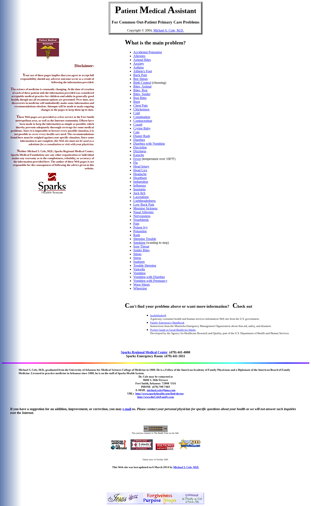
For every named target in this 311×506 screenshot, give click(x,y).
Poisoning (140, 231)
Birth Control (142, 82)
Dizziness (139, 151)
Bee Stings (140, 79)
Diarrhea (139, 140)
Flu (135, 162)
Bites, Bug (140, 90)
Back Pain (140, 75)
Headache (140, 174)
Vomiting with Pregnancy (150, 281)
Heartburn (140, 178)
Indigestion (140, 181)
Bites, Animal (142, 86)
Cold (136, 113)
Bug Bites (140, 98)
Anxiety (138, 63)
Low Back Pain (143, 204)
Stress (137, 258)
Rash (136, 235)
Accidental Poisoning (147, 52)
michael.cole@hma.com (161, 390)
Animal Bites (142, 60)
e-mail (126, 409)
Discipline (140, 147)
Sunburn (139, 261)
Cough (137, 124)
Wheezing (140, 288)
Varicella (139, 269)
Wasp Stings (141, 284)
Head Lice (140, 170)
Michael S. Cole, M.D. (168, 30)
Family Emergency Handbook (167, 322)
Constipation (141, 117)
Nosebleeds (141, 220)
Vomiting (139, 273)
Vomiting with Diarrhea (149, 277)
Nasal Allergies (143, 212)
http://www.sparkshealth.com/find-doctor (159, 393)
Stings (137, 254)
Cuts (136, 132)
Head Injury (141, 166)
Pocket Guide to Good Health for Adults (173, 329)
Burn (136, 101)
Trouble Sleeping (144, 265)
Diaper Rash (141, 136)
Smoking (139, 242)
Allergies (139, 56)
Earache (138, 155)
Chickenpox (141, 109)
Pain (136, 223)
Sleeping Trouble (144, 239)
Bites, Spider (141, 94)
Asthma (138, 67)
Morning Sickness (145, 208)
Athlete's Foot (142, 71)
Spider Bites (141, 250)
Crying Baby (142, 128)
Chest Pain (140, 105)
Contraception (142, 121)
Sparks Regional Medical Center (144, 352)
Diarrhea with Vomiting (149, 143)
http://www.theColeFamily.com (155, 396)
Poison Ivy (140, 227)
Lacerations (141, 197)
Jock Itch (139, 193)
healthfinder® (158, 315)
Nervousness (141, 216)
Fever (137, 159)
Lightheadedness (144, 201)
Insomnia (139, 189)
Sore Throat (141, 246)
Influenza (139, 185)
